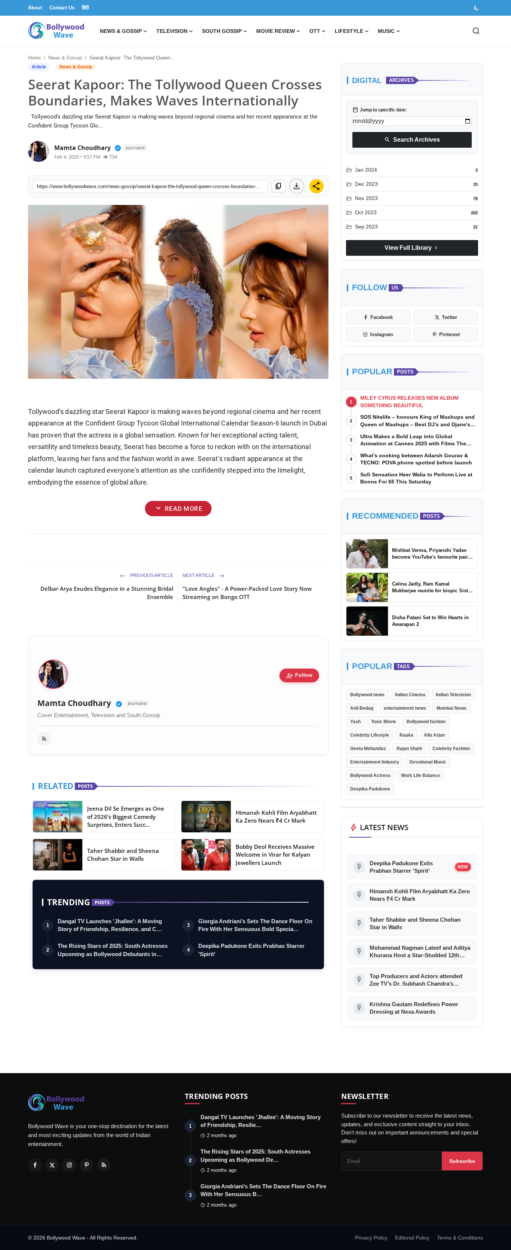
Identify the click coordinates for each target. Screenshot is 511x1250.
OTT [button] (314, 31)
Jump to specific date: (379, 110)
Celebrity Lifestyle (369, 735)
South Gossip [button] (222, 31)
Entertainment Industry (374, 762)
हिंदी (85, 7)
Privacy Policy (371, 1238)
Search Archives (412, 140)
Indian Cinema (410, 694)
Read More (178, 508)
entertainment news (405, 708)
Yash (355, 721)
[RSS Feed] (44, 739)
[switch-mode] (477, 7)
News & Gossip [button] (121, 31)
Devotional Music (428, 762)
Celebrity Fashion (451, 748)
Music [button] (386, 31)
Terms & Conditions (460, 1238)
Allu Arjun (434, 735)
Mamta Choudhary (74, 703)
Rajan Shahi (409, 748)
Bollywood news (367, 694)
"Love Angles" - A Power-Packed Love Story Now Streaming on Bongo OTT (247, 593)
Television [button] (171, 31)
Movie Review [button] (275, 31)
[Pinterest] (86, 1165)
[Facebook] (35, 1165)
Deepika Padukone (370, 789)
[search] (476, 31)
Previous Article (151, 575)
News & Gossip (65, 58)
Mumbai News (451, 708)
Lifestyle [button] (349, 31)
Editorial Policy (412, 1238)
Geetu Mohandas (368, 748)
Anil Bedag (361, 708)
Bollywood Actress (370, 775)
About (35, 7)
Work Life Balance (420, 775)
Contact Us (61, 7)
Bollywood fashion (426, 721)
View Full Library (412, 248)
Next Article (199, 575)
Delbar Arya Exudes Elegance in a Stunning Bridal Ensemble (106, 593)
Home (34, 58)
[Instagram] (69, 1165)
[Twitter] (52, 1165)
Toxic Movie (383, 721)
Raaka (406, 735)
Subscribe (462, 1161)
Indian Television (453, 694)
